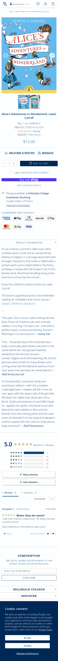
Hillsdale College (20, 4)
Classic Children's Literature (18, 303)
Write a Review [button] (30, 474)
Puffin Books (34, 134)
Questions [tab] (28, 492)
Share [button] (8, 533)
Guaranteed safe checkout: (18, 212)
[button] (49, 533)
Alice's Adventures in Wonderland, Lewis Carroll (23, 526)
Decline (27, 645)
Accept (27, 637)
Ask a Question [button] (30, 482)
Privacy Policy (45, 629)
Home (11, 11)
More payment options (29, 185)
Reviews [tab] (8, 492)
